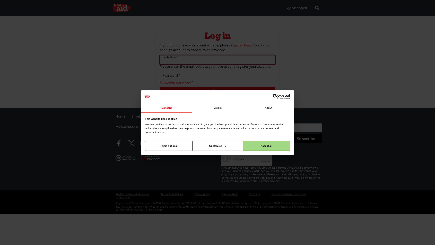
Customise (215, 145)
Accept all (266, 145)
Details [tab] (217, 107)
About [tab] (268, 107)
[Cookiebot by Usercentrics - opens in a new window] (275, 96)
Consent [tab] (166, 107)
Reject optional (169, 145)
